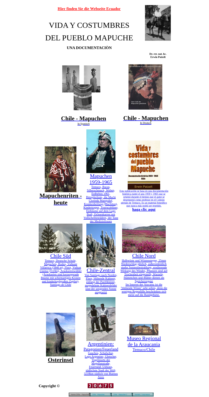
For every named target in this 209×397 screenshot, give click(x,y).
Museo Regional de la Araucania (144, 343)
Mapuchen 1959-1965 (100, 198)
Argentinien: (101, 360)
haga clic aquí (143, 209)
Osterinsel (60, 360)
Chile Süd (61, 269)
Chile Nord (144, 274)
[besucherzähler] (101, 387)
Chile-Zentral (101, 280)
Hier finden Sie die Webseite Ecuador (89, 9)
